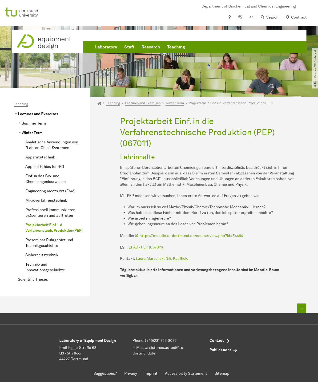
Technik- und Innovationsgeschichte (45, 267)
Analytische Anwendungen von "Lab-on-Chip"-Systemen (51, 145)
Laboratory (106, 47)
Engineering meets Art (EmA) (50, 191)
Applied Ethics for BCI (44, 166)
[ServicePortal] (240, 17)
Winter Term (32, 132)
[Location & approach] (229, 17)
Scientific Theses (33, 279)
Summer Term (34, 123)
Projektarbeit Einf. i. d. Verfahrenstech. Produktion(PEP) (54, 228)
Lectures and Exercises (38, 114)
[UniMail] (251, 17)
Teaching (176, 47)
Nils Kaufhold (177, 258)
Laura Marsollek (150, 258)
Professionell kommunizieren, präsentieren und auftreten (50, 213)
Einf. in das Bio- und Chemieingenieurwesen (45, 179)
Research (150, 47)
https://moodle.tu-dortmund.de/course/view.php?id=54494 (191, 235)
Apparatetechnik (40, 157)
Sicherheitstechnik (41, 255)
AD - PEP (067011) (148, 247)
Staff (129, 47)
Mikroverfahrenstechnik (46, 200)
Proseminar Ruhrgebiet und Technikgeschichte (49, 243)
